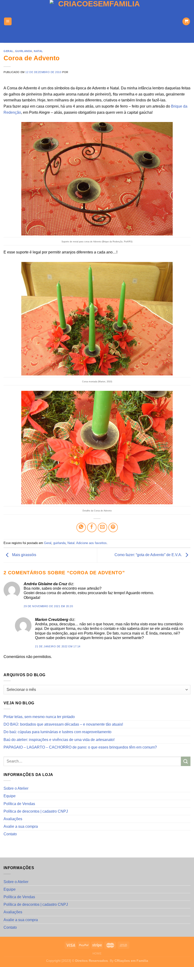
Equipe (10, 796)
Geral (8, 51)
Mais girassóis (23, 555)
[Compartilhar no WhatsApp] (81, 527)
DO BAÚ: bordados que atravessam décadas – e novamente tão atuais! (63, 724)
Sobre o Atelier (16, 788)
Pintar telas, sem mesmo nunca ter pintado (39, 717)
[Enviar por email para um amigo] (102, 527)
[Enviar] (185, 761)
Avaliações (13, 819)
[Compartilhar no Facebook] (92, 527)
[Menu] (8, 21)
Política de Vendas (19, 804)
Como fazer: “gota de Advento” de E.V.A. (149, 555)
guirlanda (23, 51)
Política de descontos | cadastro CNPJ (36, 811)
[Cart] (186, 21)
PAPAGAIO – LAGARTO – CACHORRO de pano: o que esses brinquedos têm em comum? (80, 747)
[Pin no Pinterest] (113, 527)
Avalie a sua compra (21, 826)
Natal (38, 51)
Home (97, 953)
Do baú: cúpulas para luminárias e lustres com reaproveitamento (57, 732)
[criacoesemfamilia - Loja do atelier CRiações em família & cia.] (97, 21)
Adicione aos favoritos (91, 543)
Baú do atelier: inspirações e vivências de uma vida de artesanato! (59, 740)
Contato (10, 834)
